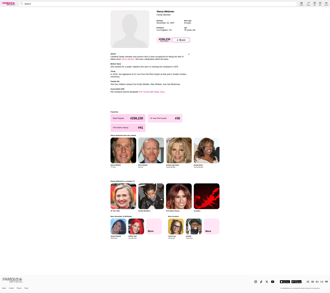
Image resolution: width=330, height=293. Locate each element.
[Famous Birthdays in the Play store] (296, 281)
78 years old (189, 30)
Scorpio (187, 23)
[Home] (83, 280)
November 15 (163, 23)
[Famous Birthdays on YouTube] (273, 281)
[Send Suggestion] (189, 54)
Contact (11, 288)
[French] (317, 282)
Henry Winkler (127, 59)
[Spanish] (308, 282)
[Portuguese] (312, 282)
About (4, 288)
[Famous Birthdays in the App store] (285, 281)
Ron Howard (144, 92)
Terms (26, 288)
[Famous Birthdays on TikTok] (261, 281)
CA (170, 30)
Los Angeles (162, 30)
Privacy (19, 288)
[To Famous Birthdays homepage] (8, 3)
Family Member (164, 15)
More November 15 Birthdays (121, 216)
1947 (172, 23)
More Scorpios (173, 216)
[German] (326, 282)
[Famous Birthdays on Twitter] (267, 281)
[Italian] (322, 282)
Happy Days (159, 92)
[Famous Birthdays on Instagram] (255, 281)
